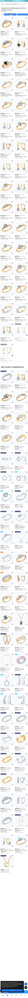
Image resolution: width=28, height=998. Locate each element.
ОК (12, 990)
